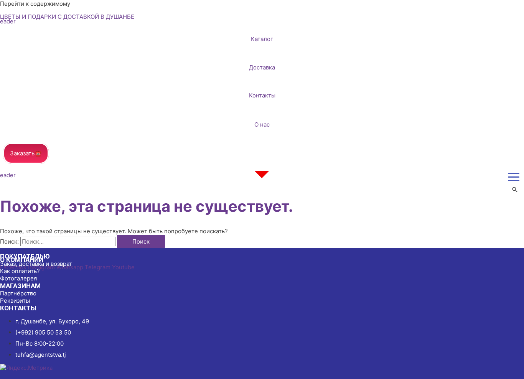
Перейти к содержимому (35, 3)
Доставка (262, 67)
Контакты (262, 95)
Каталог (262, 39)
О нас (262, 124)
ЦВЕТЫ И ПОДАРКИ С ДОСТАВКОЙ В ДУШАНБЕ (67, 16)
